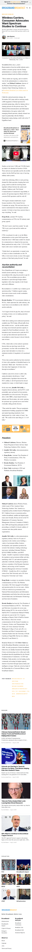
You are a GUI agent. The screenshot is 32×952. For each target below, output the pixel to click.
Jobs (3, 946)
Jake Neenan (11, 36)
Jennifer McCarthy (22, 693)
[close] (30, 2)
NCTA (13, 693)
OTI (24, 678)
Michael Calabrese (17, 686)
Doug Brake (22, 691)
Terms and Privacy (6, 948)
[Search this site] (27, 8)
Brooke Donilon (7, 14)
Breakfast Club (19, 927)
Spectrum (15, 681)
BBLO (13, 696)
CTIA (28, 691)
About (3, 940)
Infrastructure (5, 921)
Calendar (4, 943)
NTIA (13, 691)
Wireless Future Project (19, 688)
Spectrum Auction (17, 683)
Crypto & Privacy (6, 928)
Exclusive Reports (20, 932)
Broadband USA (19, 930)
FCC (17, 691)
